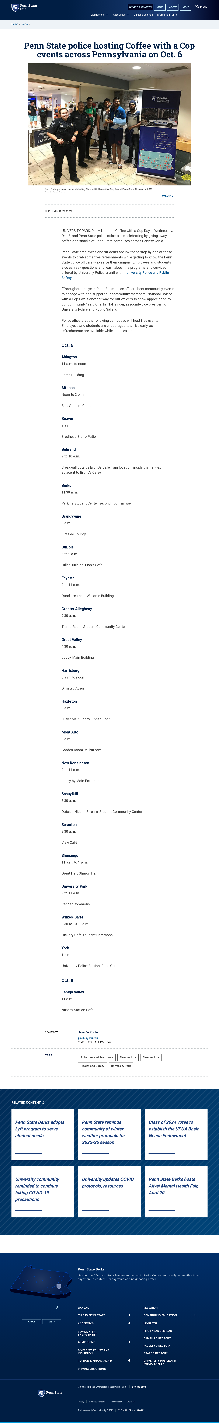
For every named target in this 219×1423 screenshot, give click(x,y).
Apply (173, 7)
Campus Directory (157, 1338)
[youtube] (41, 1307)
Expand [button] (166, 196)
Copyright (131, 1402)
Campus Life (128, 1057)
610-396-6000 (139, 1386)
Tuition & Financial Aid (95, 1360)
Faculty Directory (157, 1345)
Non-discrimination (97, 1402)
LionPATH (150, 1323)
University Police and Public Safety (159, 1362)
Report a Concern (140, 7)
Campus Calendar (144, 14)
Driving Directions (92, 1368)
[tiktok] (57, 1307)
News (25, 24)
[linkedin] (34, 1307)
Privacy (81, 1402)
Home (14, 24)
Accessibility (116, 1402)
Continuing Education (160, 1315)
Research (150, 1307)
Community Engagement (87, 1333)
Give (160, 7)
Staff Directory (155, 1353)
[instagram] (49, 1307)
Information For (165, 14)
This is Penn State (91, 1315)
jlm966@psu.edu (88, 1038)
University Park (121, 1065)
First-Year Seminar (157, 1330)
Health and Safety (92, 1065)
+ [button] (129, 1315)
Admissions (98, 14)
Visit (185, 7)
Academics (119, 14)
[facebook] (26, 1307)
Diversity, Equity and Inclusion (93, 1352)
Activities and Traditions (97, 1057)
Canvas (83, 1307)
